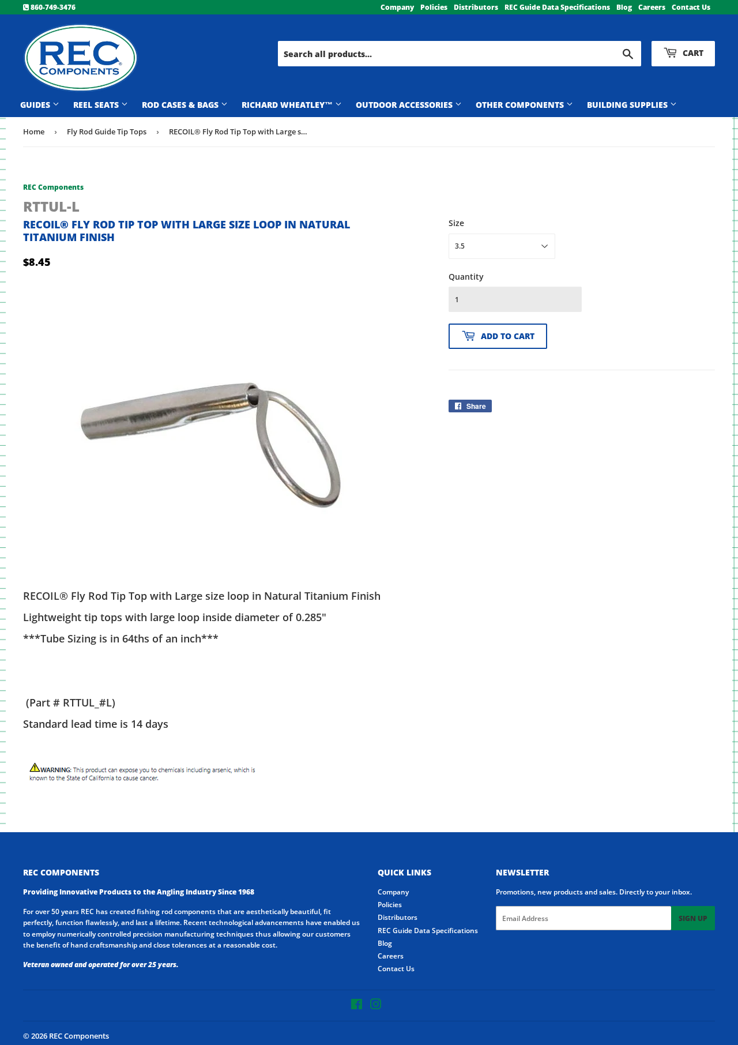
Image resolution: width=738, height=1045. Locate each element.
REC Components (79, 1036)
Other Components (521, 104)
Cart (691, 52)
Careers (651, 7)
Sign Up (693, 918)
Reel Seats (97, 104)
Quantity (466, 276)
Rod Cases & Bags (181, 104)
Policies (433, 7)
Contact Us (691, 7)
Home (33, 131)
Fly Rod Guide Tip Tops (106, 131)
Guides (36, 104)
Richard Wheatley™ (288, 104)
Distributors (476, 7)
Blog (624, 7)
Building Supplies (628, 104)
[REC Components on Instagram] (376, 1006)
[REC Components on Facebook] (357, 1006)
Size (456, 222)
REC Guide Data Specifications (557, 7)
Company (397, 7)
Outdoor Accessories (405, 104)
